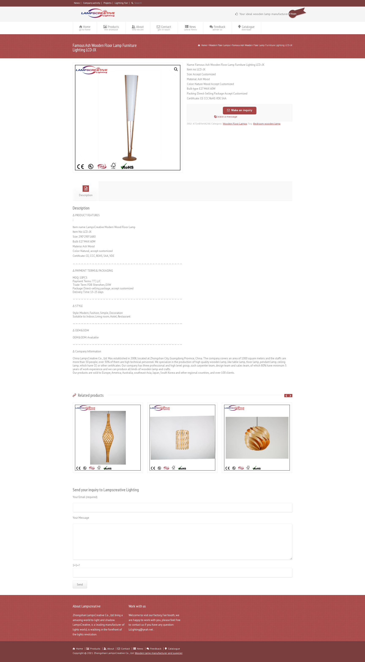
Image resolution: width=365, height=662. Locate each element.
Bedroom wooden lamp (267, 123)
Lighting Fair (121, 2)
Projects (107, 2)
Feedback (219, 28)
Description (86, 195)
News (77, 2)
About (138, 28)
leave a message (227, 116)
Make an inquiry (241, 110)
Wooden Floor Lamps (219, 45)
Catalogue (248, 28)
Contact (164, 28)
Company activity (91, 2)
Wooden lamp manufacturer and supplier (158, 653)
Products (111, 28)
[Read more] (108, 404)
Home (84, 28)
